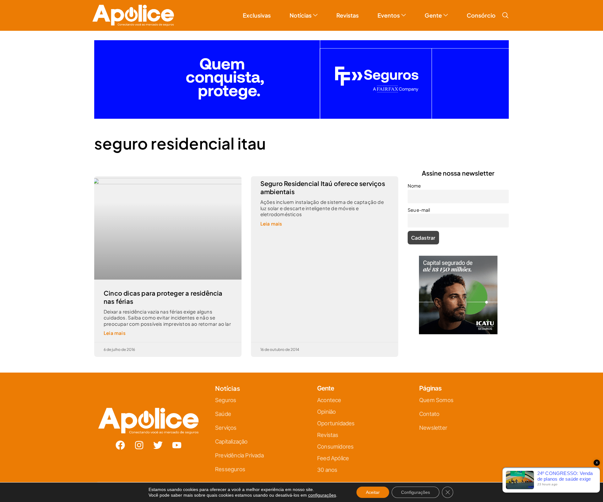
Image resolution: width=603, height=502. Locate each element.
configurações (322, 495)
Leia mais (115, 333)
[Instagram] (139, 445)
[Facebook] (120, 445)
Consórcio (481, 15)
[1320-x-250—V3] (301, 116)
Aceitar (373, 492)
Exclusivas (257, 15)
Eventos (389, 15)
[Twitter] (158, 445)
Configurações (415, 492)
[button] (505, 15)
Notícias (301, 15)
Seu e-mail (419, 210)
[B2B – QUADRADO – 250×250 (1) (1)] (458, 332)
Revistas (347, 15)
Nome (414, 185)
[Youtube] (177, 445)
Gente (433, 15)
